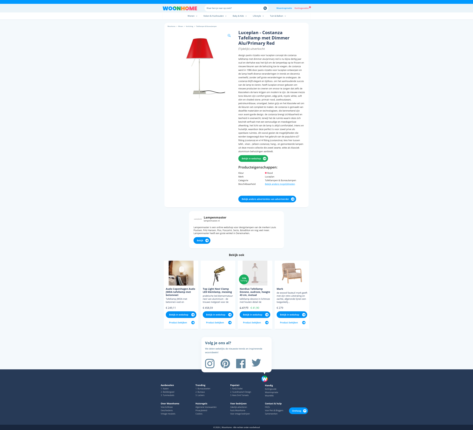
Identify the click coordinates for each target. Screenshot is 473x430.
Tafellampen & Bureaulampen (206, 26)
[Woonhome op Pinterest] (225, 363)
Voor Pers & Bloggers (274, 410)
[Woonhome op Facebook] (240, 363)
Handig (269, 385)
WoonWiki (269, 395)
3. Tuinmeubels (167, 395)
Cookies (198, 413)
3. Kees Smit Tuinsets (239, 395)
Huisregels (201, 403)
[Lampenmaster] (198, 218)
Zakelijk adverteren (238, 407)
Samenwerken (271, 413)
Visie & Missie (167, 407)
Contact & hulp (273, 403)
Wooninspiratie (284, 8)
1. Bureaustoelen (202, 388)
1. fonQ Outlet (236, 388)
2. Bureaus (200, 392)
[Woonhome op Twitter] (256, 363)
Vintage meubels (168, 413)
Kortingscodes (302, 7)
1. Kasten (165, 388)
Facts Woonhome (237, 410)
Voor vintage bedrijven (240, 413)
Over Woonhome (170, 403)
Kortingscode (270, 389)
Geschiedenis (167, 410)
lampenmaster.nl (212, 220)
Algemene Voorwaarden (206, 407)
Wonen (180, 26)
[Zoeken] (265, 8)
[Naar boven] (265, 375)
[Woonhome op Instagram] (209, 363)
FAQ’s (267, 407)
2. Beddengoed (167, 392)
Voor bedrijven (238, 403)
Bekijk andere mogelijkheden (280, 184)
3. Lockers (199, 395)
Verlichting (189, 26)
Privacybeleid (201, 410)
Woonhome (171, 26)
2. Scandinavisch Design (240, 392)
